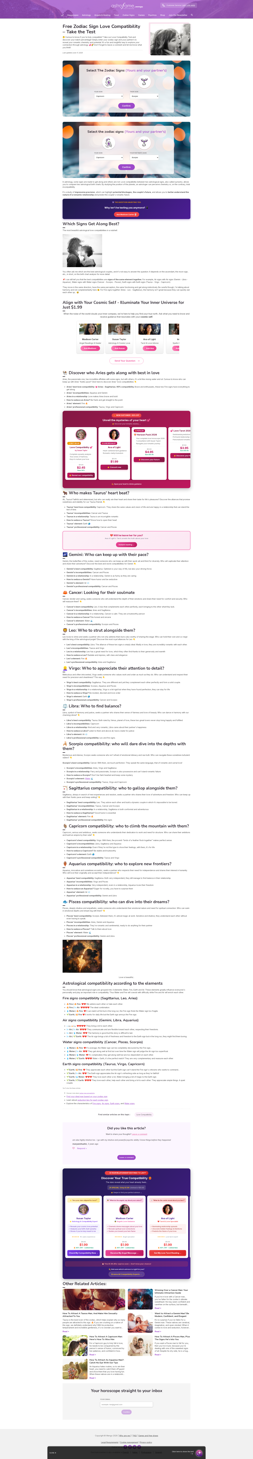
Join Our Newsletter (178, 15)
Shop (162, 15)
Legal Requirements (109, 1442)
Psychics (152, 15)
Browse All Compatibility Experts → (126, 1274)
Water (87, 778)
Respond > (82, 1148)
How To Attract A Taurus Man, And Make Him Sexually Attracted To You (90, 1315)
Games (141, 15)
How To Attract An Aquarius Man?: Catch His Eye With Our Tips (106, 1361)
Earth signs (115, 1103)
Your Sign (98, 92)
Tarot (116, 15)
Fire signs (97, 1103)
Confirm (126, 105)
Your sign (98, 153)
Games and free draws (148, 1436)
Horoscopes (72, 15)
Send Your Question (125, 360)
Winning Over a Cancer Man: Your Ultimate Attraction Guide (171, 1291)
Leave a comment (126, 1157)
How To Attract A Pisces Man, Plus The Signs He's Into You (172, 1338)
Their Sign (134, 92)
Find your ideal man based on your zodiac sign (87, 1096)
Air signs (105, 1103)
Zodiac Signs (129, 15)
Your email (105, 1399)
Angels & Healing (102, 15)
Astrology (86, 15)
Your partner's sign (138, 153)
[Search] (192, 15)
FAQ (135, 1436)
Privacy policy (146, 1442)
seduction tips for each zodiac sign (92, 1100)
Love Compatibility (144, 1114)
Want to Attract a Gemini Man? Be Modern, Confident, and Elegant (172, 1315)
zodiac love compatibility (87, 1093)
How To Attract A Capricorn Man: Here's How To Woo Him (106, 1338)
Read (65, 1331)
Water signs (129, 1103)
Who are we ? (125, 1436)
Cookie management (129, 1442)
